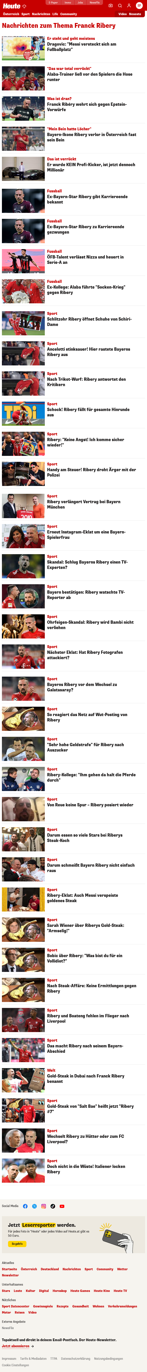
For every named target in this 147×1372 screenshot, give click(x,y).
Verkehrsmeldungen (122, 1306)
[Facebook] (25, 1206)
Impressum (9, 1359)
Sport (25, 14)
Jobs (80, 2)
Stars (6, 1291)
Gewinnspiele (43, 1306)
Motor (6, 1313)
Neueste (135, 14)
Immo (68, 2)
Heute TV (120, 1291)
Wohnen (98, 1306)
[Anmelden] (129, 5)
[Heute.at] (11, 5)
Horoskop (60, 1291)
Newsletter (10, 1275)
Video (122, 14)
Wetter (122, 1269)
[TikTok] (53, 1206)
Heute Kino (102, 1291)
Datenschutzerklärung (75, 1359)
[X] (34, 1206)
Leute (18, 1291)
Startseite (9, 1269)
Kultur (30, 1291)
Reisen (19, 1313)
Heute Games (80, 1291)
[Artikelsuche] (120, 5)
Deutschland (50, 1269)
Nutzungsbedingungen (108, 1359)
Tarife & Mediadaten (33, 1359)
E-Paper (53, 2)
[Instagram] (43, 1206)
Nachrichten (72, 1269)
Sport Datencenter (15, 1306)
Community (68, 14)
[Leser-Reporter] (110, 5)
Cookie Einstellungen (15, 1365)
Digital (44, 1291)
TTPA (53, 1359)
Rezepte (63, 1306)
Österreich (11, 14)
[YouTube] (62, 1206)
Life (55, 14)
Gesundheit (80, 1306)
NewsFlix (95, 2)
